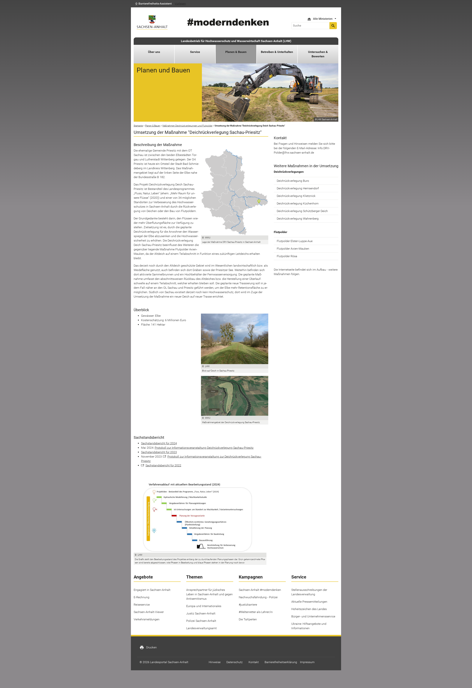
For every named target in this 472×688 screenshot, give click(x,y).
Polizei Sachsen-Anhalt (201, 621)
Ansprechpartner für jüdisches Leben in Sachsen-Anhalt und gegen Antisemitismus (209, 594)
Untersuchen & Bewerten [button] (318, 54)
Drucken (148, 647)
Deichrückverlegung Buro (293, 181)
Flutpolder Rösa (287, 256)
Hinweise (215, 662)
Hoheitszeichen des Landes (309, 609)
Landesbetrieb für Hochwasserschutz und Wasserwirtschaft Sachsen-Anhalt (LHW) (236, 41)
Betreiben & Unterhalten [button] (277, 52)
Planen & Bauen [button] (236, 52)
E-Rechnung (141, 597)
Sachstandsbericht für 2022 (163, 465)
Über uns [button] (154, 52)
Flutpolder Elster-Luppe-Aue (295, 241)
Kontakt (254, 662)
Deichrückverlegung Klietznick (296, 196)
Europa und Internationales (203, 606)
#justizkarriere (248, 604)
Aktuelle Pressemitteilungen (309, 601)
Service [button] (195, 52)
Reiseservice (142, 604)
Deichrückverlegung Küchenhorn (298, 203)
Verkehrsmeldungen (146, 619)
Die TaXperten (248, 619)
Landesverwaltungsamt (201, 628)
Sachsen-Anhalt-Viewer (149, 612)
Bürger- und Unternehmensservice (313, 616)
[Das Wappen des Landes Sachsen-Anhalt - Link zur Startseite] (152, 22)
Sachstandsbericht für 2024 (159, 443)
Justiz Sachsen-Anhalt (200, 613)
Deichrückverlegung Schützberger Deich (302, 211)
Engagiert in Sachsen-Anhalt (152, 590)
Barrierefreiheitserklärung (281, 662)
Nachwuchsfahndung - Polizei (258, 597)
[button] (153, 3)
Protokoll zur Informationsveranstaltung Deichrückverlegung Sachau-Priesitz (204, 447)
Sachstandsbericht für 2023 (159, 452)
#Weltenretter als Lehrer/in (256, 612)
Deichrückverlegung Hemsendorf (298, 188)
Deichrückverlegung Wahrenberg (298, 218)
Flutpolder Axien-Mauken (293, 248)
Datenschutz (234, 662)
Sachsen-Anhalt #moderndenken (260, 590)
